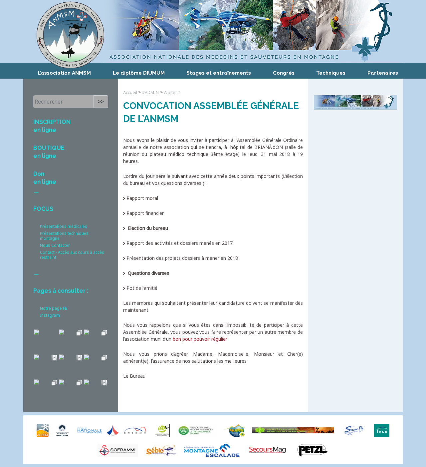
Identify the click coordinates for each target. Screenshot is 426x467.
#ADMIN (150, 92)
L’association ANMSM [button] (64, 73)
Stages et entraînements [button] (218, 73)
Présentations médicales (63, 226)
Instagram (50, 315)
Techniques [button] (330, 73)
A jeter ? (172, 92)
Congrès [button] (284, 73)
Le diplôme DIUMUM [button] (139, 73)
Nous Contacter (55, 245)
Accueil (130, 92)
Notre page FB (54, 308)
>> (101, 101)
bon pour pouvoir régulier (200, 339)
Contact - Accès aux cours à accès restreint (72, 254)
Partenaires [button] (382, 73)
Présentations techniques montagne (64, 236)
